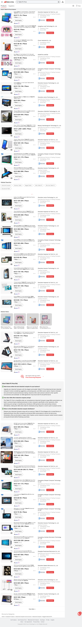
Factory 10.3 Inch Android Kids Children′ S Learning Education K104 (24, 297)
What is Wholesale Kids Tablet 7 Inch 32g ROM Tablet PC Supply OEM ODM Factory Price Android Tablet (19, 327)
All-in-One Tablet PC (50, 185)
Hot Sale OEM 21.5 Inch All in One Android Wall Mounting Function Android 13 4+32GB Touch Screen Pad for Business (25, 361)
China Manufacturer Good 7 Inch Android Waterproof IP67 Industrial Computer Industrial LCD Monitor (24, 154)
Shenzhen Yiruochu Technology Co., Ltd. (48, 594)
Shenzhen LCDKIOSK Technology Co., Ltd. (49, 111)
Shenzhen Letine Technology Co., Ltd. (48, 97)
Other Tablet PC (39, 185)
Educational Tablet (6, 188)
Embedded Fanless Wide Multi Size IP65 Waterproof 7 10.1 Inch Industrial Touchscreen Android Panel (24, 480)
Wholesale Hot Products (33, 620)
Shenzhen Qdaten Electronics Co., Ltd (48, 565)
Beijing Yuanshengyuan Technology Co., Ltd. (49, 125)
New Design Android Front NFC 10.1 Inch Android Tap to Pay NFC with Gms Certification (24, 523)
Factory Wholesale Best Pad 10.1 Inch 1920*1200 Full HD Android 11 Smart (24, 268)
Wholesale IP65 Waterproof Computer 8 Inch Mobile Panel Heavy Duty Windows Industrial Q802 (24, 168)
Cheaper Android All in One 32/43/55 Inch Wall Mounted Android (24, 111)
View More (32, 609)
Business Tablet (18, 185)
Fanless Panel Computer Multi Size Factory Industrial (24, 198)
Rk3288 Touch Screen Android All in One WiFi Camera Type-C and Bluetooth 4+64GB (24, 424)
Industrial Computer (6, 185)
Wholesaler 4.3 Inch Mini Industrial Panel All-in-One (24, 509)
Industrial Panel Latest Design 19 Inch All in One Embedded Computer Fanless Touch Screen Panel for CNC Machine (24, 69)
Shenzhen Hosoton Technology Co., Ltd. (48, 83)
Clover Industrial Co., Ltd (44, 40)
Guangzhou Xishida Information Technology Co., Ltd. (49, 537)
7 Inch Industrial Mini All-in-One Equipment (24, 495)
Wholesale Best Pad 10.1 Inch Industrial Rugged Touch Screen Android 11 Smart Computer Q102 (24, 347)
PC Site (47, 620)
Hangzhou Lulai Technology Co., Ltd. (47, 26)
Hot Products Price (22, 620)
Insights (52, 620)
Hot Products (14, 620)
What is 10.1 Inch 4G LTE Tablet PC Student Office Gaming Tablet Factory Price (32, 327)
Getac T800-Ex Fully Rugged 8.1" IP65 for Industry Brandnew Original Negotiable (25, 126)
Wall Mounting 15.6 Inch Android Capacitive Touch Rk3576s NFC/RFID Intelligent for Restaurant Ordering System (24, 452)
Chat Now (42, 20)
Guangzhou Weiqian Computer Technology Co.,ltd (49, 69)
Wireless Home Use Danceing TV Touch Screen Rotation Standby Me (24, 580)
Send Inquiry (18, 20)
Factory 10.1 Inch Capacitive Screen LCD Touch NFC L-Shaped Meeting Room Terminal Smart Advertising (24, 333)
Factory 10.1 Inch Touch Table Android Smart (24, 83)
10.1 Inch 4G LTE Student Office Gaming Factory (23, 40)
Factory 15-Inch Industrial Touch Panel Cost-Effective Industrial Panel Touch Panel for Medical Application (24, 240)
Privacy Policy (36, 621)
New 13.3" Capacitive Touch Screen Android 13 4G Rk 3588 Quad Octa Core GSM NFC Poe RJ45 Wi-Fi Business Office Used (25, 466)
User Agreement (28, 621)
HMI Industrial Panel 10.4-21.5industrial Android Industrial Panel (23, 537)
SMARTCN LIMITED (43, 54)
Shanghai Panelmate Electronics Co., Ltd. (49, 551)
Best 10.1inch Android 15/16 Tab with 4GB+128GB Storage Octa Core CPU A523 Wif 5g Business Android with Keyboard (25, 55)
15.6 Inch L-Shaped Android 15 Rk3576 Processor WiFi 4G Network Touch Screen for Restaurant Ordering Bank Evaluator (25, 438)
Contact (42, 621)
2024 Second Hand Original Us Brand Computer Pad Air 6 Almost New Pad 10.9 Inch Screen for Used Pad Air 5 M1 (24, 566)
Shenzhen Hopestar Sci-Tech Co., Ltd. (48, 12)
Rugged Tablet (29, 185)
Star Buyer (42, 620)
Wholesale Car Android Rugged (24, 97)
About (21, 621)
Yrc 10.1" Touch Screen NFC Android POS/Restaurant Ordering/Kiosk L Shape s (24, 594)
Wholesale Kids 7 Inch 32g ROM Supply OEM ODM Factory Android (25, 26)
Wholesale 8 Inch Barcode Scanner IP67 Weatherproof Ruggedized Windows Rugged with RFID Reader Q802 (25, 226)
